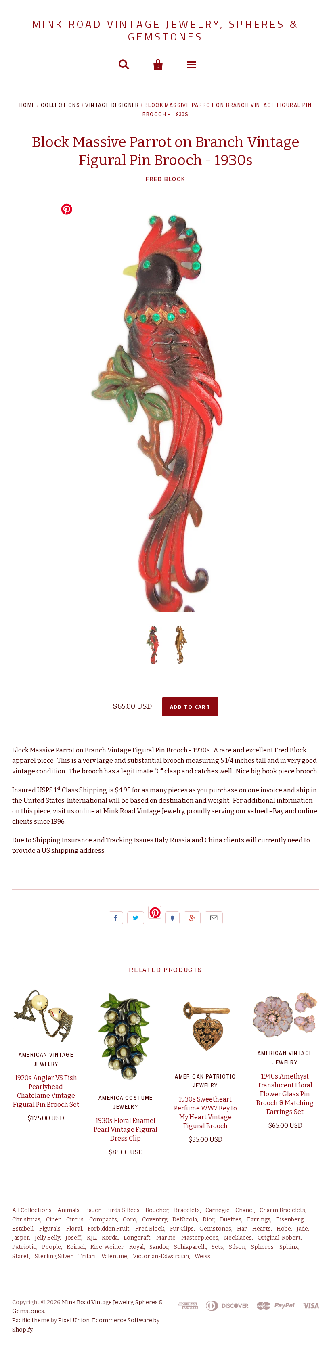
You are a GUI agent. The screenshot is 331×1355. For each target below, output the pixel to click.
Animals (68, 1210)
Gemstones (215, 1228)
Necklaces (238, 1237)
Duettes (230, 1219)
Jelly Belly (47, 1237)
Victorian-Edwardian (161, 1256)
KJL (91, 1237)
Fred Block (165, 178)
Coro (129, 1219)
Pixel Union (74, 1320)
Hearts (261, 1228)
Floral (74, 1228)
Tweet (135, 917)
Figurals (50, 1228)
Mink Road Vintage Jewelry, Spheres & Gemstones (165, 30)
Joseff (73, 1237)
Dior (208, 1219)
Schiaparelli (190, 1247)
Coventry (154, 1219)
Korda (110, 1237)
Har (242, 1228)
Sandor (158, 1247)
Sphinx (288, 1247)
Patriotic (24, 1247)
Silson (237, 1247)
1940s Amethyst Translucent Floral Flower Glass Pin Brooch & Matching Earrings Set (285, 1094)
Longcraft (137, 1237)
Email (214, 917)
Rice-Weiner (107, 1247)
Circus (75, 1219)
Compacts (103, 1219)
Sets (217, 1247)
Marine (166, 1237)
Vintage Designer (112, 105)
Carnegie (217, 1210)
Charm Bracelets (282, 1210)
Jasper (20, 1237)
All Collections (32, 1210)
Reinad (76, 1247)
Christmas (26, 1219)
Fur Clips (182, 1228)
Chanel (244, 1210)
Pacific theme (31, 1320)
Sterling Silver (54, 1256)
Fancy (172, 917)
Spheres (262, 1247)
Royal (136, 1247)
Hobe (284, 1228)
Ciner (53, 1219)
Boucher (156, 1210)
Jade (302, 1228)
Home (27, 105)
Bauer (93, 1210)
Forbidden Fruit (109, 1228)
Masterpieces (199, 1237)
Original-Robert (279, 1237)
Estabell (23, 1228)
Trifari (87, 1256)
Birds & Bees (123, 1210)
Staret (20, 1256)
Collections (60, 105)
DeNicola (184, 1219)
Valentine (114, 1256)
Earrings (258, 1219)
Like (116, 917)
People (51, 1247)
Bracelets (187, 1210)
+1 (192, 917)
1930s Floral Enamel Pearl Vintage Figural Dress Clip (125, 1129)
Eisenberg (290, 1219)
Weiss (202, 1256)
